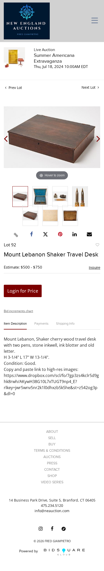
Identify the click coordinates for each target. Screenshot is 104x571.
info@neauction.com (52, 510)
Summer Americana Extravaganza (54, 58)
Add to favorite (97, 245)
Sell (52, 438)
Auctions (52, 457)
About (52, 432)
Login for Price (22, 291)
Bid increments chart (18, 311)
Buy (52, 444)
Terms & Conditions (52, 450)
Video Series (52, 482)
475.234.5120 (52, 505)
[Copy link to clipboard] (16, 234)
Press (52, 463)
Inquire (94, 267)
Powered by (29, 551)
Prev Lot (15, 87)
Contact (52, 469)
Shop (52, 476)
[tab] (15, 326)
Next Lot (89, 87)
